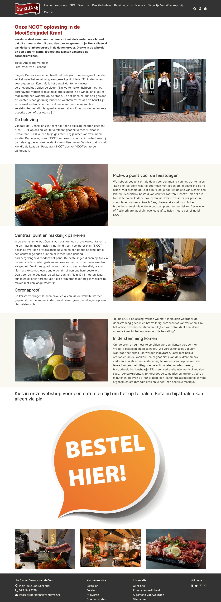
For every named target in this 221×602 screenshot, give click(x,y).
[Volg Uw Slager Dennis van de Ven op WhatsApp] (205, 585)
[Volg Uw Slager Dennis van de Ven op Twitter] (196, 585)
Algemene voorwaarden (148, 594)
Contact (49, 12)
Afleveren (93, 594)
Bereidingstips (123, 5)
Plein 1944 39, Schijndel (34, 585)
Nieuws (140, 5)
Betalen (91, 590)
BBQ (72, 5)
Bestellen (92, 585)
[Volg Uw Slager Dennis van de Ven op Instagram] (201, 585)
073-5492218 (27, 590)
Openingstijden (96, 599)
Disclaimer (140, 599)
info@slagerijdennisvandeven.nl (39, 594)
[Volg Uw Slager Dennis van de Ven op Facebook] (192, 585)
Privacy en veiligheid (146, 590)
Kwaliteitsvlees (101, 5)
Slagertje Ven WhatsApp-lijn (166, 5)
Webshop (61, 5)
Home (48, 5)
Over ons (83, 5)
